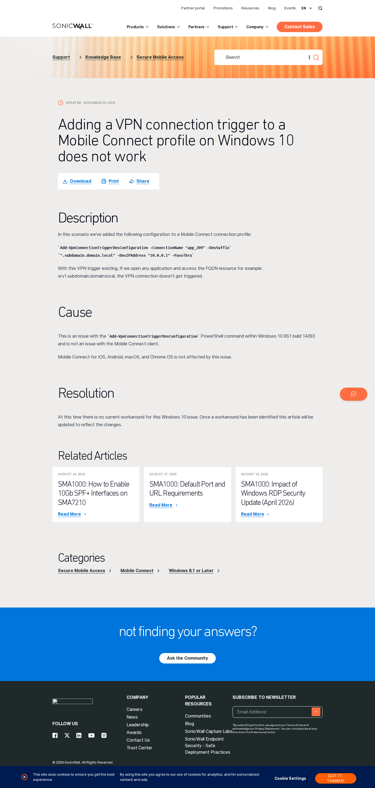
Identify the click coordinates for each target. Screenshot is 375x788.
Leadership (138, 724)
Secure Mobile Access (160, 57)
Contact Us (138, 740)
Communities (198, 716)
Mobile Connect (137, 570)
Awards (134, 732)
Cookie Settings (290, 778)
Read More (69, 514)
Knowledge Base (103, 57)
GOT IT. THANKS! (336, 778)
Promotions (223, 8)
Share (142, 181)
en (303, 8)
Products (135, 27)
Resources (250, 8)
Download (80, 181)
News (132, 717)
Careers (134, 709)
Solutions (166, 27)
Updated (73, 102)
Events (290, 8)
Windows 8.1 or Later (191, 570)
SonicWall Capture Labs (209, 731)
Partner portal (193, 8)
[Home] (72, 27)
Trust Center (139, 747)
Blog (272, 8)
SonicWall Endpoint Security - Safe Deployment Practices (207, 745)
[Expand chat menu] (353, 394)
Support (225, 27)
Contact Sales (299, 26)
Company (255, 27)
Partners (196, 27)
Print (114, 181)
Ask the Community (187, 658)
